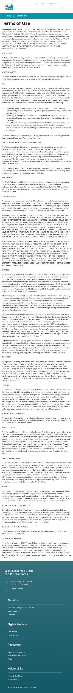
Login (59, 4)
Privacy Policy (13, 679)
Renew (38, 4)
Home (8, 16)
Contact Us (53, 4)
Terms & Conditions (15, 676)
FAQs (10, 659)
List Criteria (12, 632)
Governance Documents (17, 656)
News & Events (13, 611)
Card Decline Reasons (16, 652)
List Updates (13, 635)
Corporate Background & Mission (21, 608)
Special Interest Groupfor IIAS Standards (19, 572)
